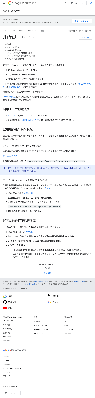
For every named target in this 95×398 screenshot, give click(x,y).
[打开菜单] (3, 3)
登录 (90, 3)
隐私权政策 (13, 386)
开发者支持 (7, 337)
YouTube (67, 333)
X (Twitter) (68, 329)
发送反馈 (85, 37)
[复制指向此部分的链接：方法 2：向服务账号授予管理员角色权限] (49, 180)
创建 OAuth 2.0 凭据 (30, 120)
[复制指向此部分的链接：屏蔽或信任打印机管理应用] (41, 220)
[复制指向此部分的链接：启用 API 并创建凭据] (32, 109)
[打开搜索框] (66, 2)
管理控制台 (29, 193)
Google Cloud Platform (12, 368)
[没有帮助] (90, 31)
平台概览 (6, 325)
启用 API (12, 115)
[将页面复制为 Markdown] (29, 37)
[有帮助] (86, 31)
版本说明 (6, 333)
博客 (66, 321)
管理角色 (46, 188)
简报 (66, 325)
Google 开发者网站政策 (27, 284)
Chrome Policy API (71, 168)
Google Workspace (16, 31)
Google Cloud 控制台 (41, 329)
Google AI (6, 372)
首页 (4, 31)
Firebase (6, 364)
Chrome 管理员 (9, 97)
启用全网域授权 (10, 156)
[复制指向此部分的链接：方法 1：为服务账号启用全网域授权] (44, 146)
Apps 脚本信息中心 (41, 325)
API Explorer (38, 333)
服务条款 (6, 341)
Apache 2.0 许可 (79, 281)
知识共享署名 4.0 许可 (41, 281)
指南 (42, 31)
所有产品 (6, 376)
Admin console (11, 10)
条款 (4, 386)
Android (6, 356)
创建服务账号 (15, 87)
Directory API (85, 168)
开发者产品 (7, 329)
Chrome (6, 360)
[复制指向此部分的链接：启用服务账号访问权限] (35, 129)
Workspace (29, 3)
